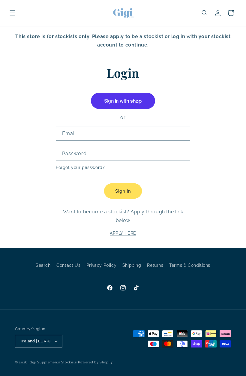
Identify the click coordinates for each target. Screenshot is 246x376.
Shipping (131, 265)
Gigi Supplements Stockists (53, 362)
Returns (155, 265)
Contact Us (68, 265)
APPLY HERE (123, 233)
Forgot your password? (80, 167)
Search (43, 265)
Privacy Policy (101, 265)
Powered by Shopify (95, 362)
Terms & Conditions (189, 265)
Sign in (123, 191)
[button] (12, 13)
